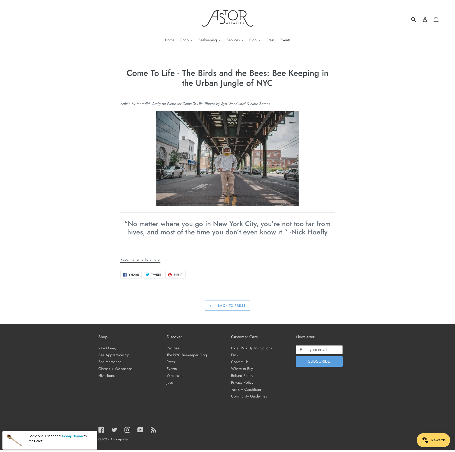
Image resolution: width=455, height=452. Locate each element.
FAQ (234, 355)
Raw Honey (107, 348)
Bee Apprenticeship (113, 355)
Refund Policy (242, 375)
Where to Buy (242, 368)
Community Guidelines (249, 396)
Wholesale (175, 375)
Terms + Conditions (246, 389)
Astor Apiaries (119, 439)
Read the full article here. (140, 259)
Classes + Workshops (115, 368)
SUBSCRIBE (319, 361)
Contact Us (239, 362)
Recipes (173, 348)
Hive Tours (106, 375)
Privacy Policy (242, 382)
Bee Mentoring (110, 362)
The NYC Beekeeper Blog (187, 355)
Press (171, 362)
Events (172, 368)
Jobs (170, 382)
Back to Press (231, 305)
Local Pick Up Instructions (251, 348)
